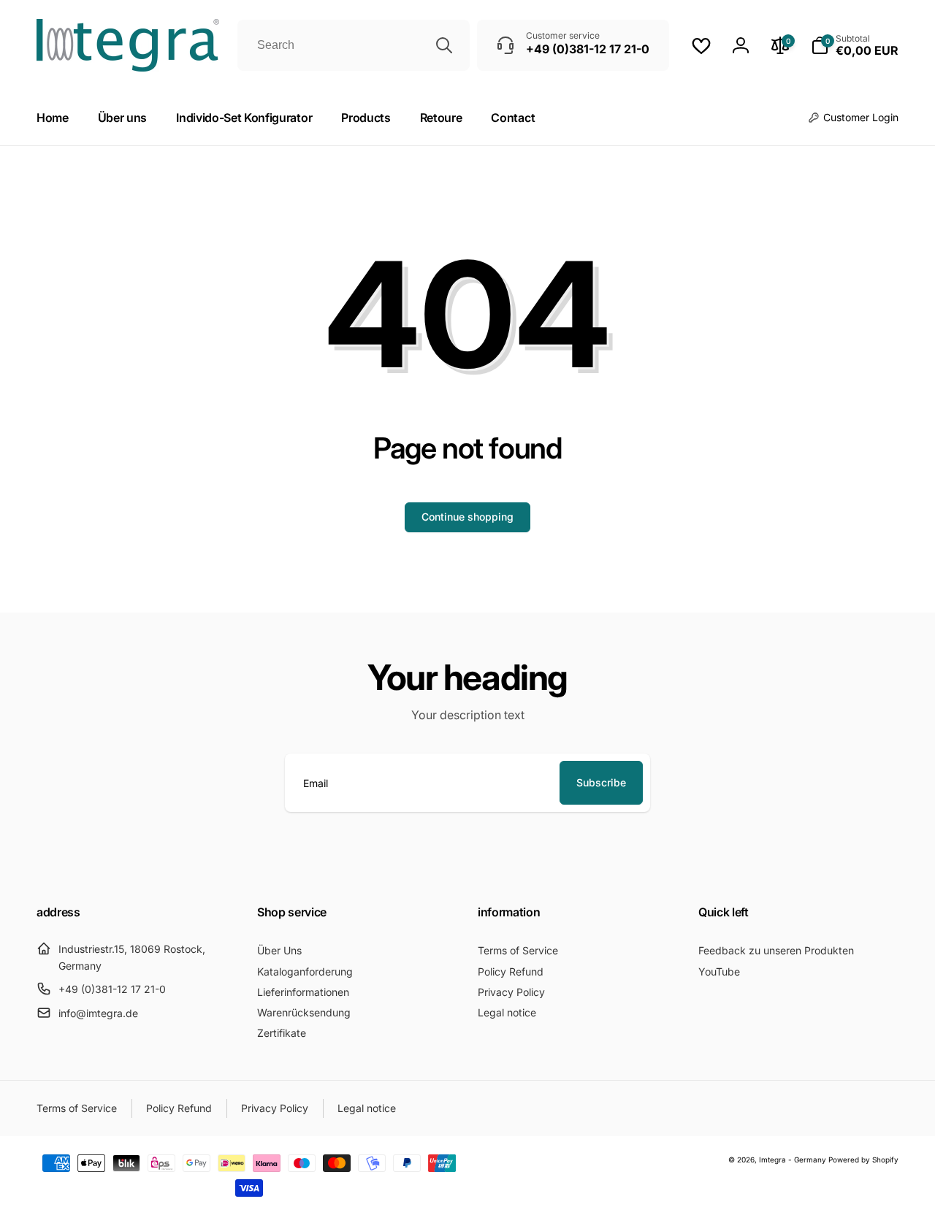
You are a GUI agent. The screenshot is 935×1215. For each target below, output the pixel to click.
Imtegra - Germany (792, 1159)
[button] (854, 45)
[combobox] (353, 45)
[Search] (444, 45)
